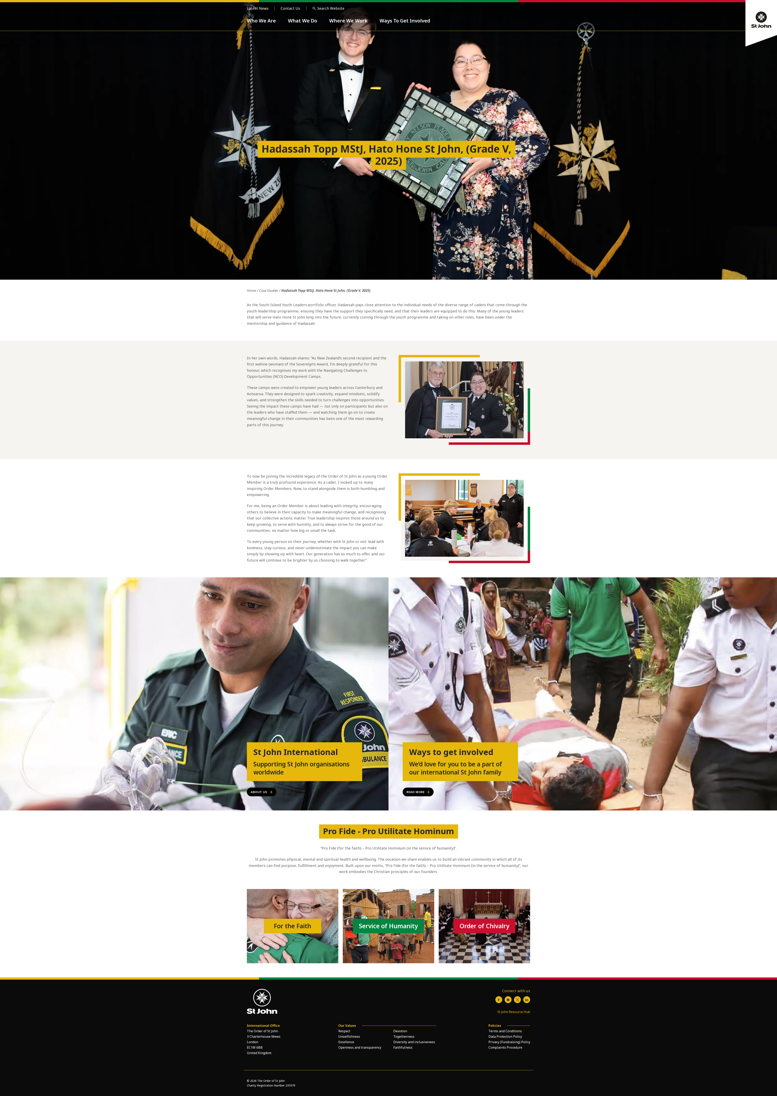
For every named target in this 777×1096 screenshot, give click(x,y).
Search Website (330, 8)
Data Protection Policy (505, 1036)
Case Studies (268, 290)
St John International (295, 752)
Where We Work (348, 20)
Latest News (258, 8)
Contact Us (290, 8)
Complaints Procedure (505, 1047)
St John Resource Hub (513, 1012)
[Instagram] (508, 999)
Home (251, 290)
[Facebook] (498, 999)
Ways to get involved (451, 752)
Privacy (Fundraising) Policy (509, 1042)
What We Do (302, 20)
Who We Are (261, 20)
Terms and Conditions (505, 1031)
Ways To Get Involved (405, 20)
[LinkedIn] (526, 999)
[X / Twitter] (517, 999)
